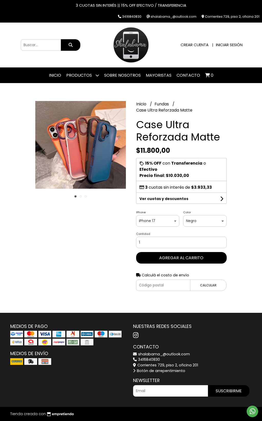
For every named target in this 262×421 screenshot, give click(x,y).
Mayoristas (158, 75)
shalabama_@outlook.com (163, 354)
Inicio (55, 75)
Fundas (162, 104)
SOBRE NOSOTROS (122, 75)
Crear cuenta (195, 44)
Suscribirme (229, 391)
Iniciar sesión (229, 44)
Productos (79, 75)
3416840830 (148, 359)
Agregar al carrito (181, 258)
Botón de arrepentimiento (160, 370)
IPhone (141, 212)
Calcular (208, 285)
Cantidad (143, 234)
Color (187, 212)
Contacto (188, 75)
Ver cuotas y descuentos (163, 198)
